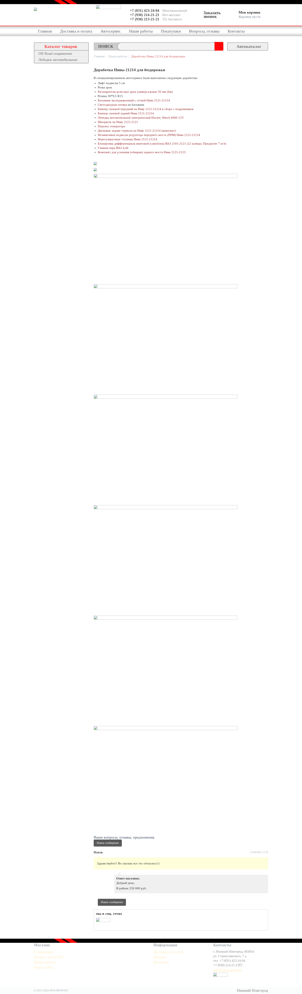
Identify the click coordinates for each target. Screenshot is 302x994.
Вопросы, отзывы (204, 31)
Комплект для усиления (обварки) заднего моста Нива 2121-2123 (142, 152)
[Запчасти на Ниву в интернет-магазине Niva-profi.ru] (63, 14)
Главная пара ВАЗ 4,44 (113, 148)
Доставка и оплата (76, 31)
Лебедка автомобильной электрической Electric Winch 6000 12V (141, 117)
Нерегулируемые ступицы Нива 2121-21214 (127, 139)
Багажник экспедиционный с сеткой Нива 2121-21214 (134, 100)
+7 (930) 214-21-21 (144, 15)
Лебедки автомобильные (57, 60)
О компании (43, 952)
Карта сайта (43, 967)
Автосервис (110, 31)
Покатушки (171, 31)
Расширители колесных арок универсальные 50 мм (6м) (135, 91)
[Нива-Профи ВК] (103, 922)
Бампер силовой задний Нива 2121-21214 (126, 113)
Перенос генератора (111, 126)
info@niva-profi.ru (227, 970)
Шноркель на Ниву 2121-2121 (118, 122)
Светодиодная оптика (112, 104)
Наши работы (141, 31)
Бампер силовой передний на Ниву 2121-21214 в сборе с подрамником (146, 109)
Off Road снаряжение (55, 53)
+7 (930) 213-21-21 (144, 19)
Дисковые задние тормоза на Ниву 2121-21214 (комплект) (137, 130)
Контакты (236, 31)
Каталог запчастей (48, 957)
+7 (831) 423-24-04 (144, 10)
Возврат (159, 957)
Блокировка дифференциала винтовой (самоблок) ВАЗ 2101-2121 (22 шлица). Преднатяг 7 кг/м (162, 143)
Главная (45, 31)
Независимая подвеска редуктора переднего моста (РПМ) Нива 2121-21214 (149, 135)
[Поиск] (218, 45)
